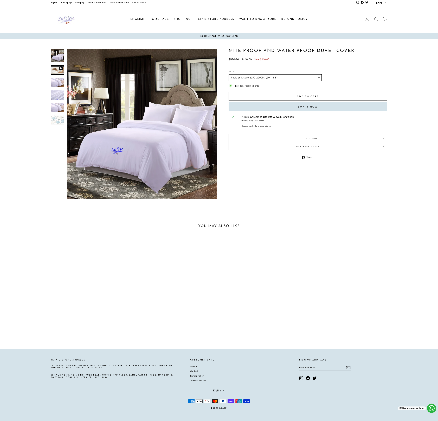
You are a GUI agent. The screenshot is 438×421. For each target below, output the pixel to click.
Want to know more (119, 2)
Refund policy (139, 2)
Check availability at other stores (256, 126)
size (232, 71)
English (54, 2)
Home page (66, 2)
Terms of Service (198, 380)
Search (193, 366)
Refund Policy (197, 376)
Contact (194, 371)
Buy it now (308, 106)
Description (308, 138)
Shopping (80, 2)
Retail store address (97, 2)
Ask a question (308, 146)
